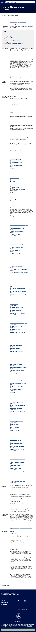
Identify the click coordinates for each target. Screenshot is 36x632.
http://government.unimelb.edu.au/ (17, 43)
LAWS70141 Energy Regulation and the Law (17, 285)
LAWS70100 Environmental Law (15, 278)
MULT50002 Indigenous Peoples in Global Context (18, 383)
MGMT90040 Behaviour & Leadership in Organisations (18, 367)
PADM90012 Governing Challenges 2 (15, 389)
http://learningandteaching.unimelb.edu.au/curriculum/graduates (21, 528)
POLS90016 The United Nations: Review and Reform (18, 411)
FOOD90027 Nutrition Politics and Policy (16, 266)
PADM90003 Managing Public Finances (16, 162)
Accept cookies (9, 629)
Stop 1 (8, 38)
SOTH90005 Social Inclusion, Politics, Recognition (18, 478)
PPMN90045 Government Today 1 (15, 465)
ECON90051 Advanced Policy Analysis (16, 256)
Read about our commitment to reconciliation (8, 597)
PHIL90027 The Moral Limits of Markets (16, 395)
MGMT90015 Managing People (15, 354)
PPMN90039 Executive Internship (15, 195)
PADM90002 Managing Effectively (15, 159)
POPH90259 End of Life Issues (15, 433)
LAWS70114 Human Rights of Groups (16, 282)
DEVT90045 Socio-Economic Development (17, 231)
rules (31, 504)
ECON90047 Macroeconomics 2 (15, 253)
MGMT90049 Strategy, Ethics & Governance (17, 370)
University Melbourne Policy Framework (18, 144)
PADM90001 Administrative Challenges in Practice (18, 156)
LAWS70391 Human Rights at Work (15, 316)
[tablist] (20, 2)
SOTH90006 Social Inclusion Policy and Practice (17, 481)
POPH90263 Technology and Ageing (15, 440)
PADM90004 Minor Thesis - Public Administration (18, 189)
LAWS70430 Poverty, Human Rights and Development (18, 332)
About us (2, 600)
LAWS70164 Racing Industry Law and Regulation (18, 288)
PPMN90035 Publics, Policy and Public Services (17, 459)
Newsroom (2, 606)
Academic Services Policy (27, 143)
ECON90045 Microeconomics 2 (15, 250)
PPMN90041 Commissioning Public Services (17, 462)
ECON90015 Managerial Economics (15, 237)
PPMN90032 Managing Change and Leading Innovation (19, 455)
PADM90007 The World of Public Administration (17, 171)
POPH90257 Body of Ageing (14, 427)
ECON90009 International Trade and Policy (17, 234)
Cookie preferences (26, 629)
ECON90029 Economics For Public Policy (16, 244)
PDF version (7, 585)
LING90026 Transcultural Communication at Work (18, 338)
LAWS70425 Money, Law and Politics (15, 329)
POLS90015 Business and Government (16, 408)
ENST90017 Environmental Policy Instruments (17, 240)
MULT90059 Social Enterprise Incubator (16, 386)
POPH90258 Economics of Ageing (15, 430)
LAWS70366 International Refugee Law (16, 310)
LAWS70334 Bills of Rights (14, 304)
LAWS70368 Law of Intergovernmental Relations (18, 313)
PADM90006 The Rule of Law (14, 168)
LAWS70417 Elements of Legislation (16, 326)
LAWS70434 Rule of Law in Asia (15, 335)
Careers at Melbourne (4, 602)
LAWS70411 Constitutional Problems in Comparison (18, 323)
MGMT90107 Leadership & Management (16, 373)
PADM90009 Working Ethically (14, 178)
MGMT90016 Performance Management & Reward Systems (19, 357)
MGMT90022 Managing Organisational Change (17, 361)
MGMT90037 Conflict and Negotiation (16, 364)
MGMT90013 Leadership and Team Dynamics (17, 351)
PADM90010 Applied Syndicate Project (16, 192)
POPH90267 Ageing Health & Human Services (17, 446)
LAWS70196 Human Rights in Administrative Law (18, 297)
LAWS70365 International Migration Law (16, 307)
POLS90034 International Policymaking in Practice (18, 414)
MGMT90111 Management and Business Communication (19, 376)
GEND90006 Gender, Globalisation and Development (18, 269)
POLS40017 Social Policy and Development (17, 402)
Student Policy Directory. (24, 145)
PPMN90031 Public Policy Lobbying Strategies (17, 452)
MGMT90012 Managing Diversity (15, 348)
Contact (2, 607)
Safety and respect (4, 604)
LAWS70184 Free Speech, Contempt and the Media (18, 291)
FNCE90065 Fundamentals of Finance (16, 263)
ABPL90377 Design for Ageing (14, 218)
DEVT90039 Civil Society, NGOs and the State (17, 228)
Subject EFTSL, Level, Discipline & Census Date (18, 22)
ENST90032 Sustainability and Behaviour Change (18, 259)
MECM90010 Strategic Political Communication (17, 342)
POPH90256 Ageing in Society (14, 424)
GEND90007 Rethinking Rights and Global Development (19, 272)
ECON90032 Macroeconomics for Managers (17, 247)
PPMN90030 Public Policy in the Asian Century (17, 449)
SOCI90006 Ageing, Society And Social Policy (17, 471)
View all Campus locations (22, 609)
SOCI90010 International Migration (15, 474)
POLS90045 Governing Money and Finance (16, 421)
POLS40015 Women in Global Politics (16, 399)
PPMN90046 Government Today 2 (15, 468)
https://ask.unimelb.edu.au (15, 40)
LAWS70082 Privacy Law (13, 275)
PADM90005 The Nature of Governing (16, 165)
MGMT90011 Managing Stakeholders (16, 345)
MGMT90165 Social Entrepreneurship (16, 380)
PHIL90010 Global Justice (14, 392)
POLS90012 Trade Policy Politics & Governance (17, 405)
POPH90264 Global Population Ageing (16, 443)
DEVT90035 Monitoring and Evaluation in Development (19, 225)
